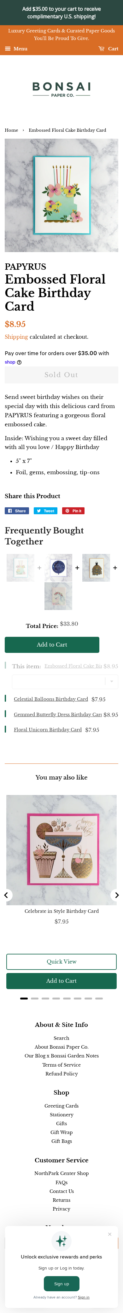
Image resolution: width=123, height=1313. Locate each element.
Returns (61, 1200)
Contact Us (62, 1191)
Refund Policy (61, 1074)
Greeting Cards (61, 1106)
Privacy (61, 1209)
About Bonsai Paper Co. (62, 1047)
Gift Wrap (61, 1132)
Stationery (61, 1115)
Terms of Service (61, 1065)
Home (11, 130)
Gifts (61, 1123)
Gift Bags (61, 1141)
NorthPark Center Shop (61, 1173)
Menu (19, 49)
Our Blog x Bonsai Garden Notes (62, 1056)
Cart (112, 49)
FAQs (61, 1182)
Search (61, 1038)
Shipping (16, 337)
